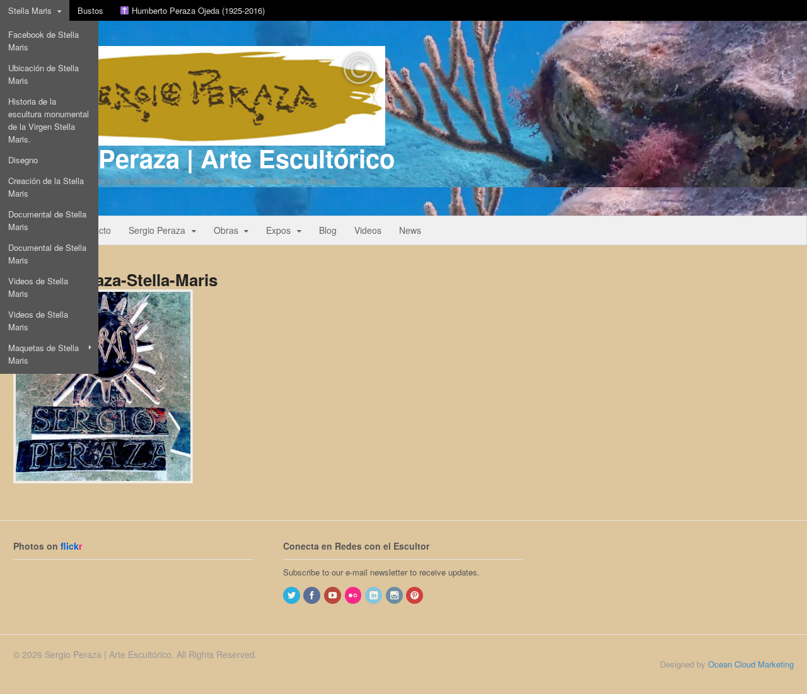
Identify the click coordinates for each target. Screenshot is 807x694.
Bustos (90, 10)
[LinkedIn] (374, 595)
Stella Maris (30, 10)
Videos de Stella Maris (38, 287)
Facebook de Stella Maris (43, 40)
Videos (367, 230)
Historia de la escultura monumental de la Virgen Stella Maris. (48, 120)
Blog (328, 230)
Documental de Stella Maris (47, 220)
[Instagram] (395, 595)
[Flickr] (354, 595)
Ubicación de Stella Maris (43, 74)
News (410, 230)
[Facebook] (312, 595)
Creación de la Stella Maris (46, 187)
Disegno (23, 160)
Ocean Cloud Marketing (751, 664)
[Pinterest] (415, 595)
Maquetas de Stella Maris (43, 354)
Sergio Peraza (157, 230)
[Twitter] (292, 595)
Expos (278, 230)
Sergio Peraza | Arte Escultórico (204, 158)
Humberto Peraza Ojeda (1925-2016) (197, 10)
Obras (226, 230)
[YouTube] (333, 595)
